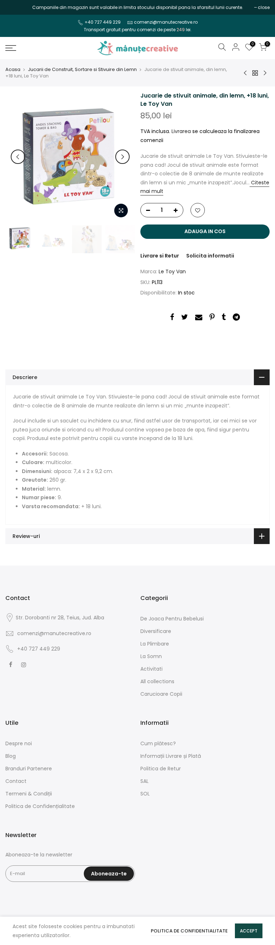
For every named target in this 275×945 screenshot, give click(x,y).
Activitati (151, 668)
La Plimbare (154, 643)
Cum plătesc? (158, 743)
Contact (15, 781)
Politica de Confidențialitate (40, 806)
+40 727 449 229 (102, 22)
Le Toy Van (172, 271)
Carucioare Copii (161, 694)
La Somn (151, 656)
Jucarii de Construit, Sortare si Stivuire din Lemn (82, 69)
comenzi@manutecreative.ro (166, 22)
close (15, 7)
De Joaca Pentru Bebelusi (172, 618)
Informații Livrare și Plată (170, 756)
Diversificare (155, 631)
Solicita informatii (210, 255)
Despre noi (18, 743)
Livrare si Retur (159, 255)
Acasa (12, 69)
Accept (248, 931)
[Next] (122, 157)
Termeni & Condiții (28, 793)
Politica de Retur (160, 768)
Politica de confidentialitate (189, 930)
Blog (10, 756)
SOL (145, 793)
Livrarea (181, 131)
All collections (157, 681)
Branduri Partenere (28, 768)
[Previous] (18, 157)
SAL (144, 781)
